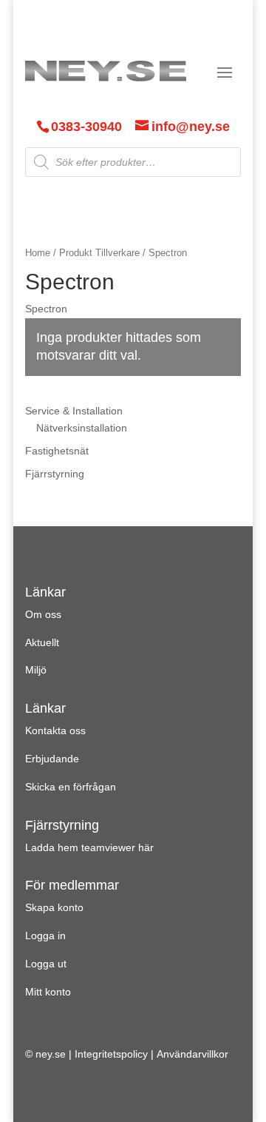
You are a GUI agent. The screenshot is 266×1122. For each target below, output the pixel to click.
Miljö (36, 670)
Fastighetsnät (57, 451)
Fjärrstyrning (54, 474)
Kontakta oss (55, 730)
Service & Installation (74, 411)
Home (37, 252)
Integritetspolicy (111, 1054)
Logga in (45, 935)
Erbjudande (52, 759)
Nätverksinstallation (81, 428)
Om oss (43, 614)
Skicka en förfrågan (70, 787)
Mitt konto (48, 992)
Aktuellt (42, 642)
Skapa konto (54, 907)
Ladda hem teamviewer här (89, 847)
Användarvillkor (192, 1054)
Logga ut (45, 964)
